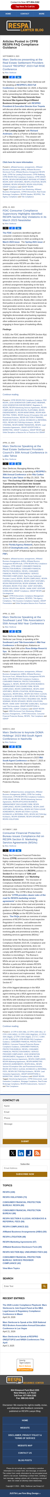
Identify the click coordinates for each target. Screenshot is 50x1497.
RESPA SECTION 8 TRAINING (31, 417)
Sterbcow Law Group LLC (34, 1486)
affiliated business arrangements (23, 167)
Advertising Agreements (18, 1079)
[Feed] (37, 1153)
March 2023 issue (11, 242)
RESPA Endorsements (29, 1084)
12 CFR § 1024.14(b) (18, 1032)
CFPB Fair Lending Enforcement (20, 174)
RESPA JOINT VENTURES (13, 182)
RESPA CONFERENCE (23, 689)
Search (44, 1286)
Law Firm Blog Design (24, 1493)
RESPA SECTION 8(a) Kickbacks (20, 422)
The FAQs (14, 916)
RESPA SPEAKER (18, 184)
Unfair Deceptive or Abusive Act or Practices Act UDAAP (24, 432)
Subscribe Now (25, 1174)
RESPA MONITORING (26, 413)
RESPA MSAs (18, 694)
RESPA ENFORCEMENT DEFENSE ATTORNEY (27, 179)
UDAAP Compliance (10, 187)
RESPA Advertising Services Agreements (24, 408)
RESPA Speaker (27, 194)
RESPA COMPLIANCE (32, 578)
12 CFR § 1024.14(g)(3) (22, 1037)
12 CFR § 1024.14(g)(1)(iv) (28, 1034)
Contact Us (25, 1453)
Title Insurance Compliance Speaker (25, 601)
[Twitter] (13, 1153)
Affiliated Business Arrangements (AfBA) (25, 1232)
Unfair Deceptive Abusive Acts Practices (31, 603)
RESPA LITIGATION (31, 182)
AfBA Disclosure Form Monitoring (21, 189)
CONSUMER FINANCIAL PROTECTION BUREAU (21, 681)
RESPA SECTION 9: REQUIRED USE (26, 699)
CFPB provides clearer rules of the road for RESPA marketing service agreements (24, 898)
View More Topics (11, 1268)
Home (8, 14)
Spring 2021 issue (34, 242)
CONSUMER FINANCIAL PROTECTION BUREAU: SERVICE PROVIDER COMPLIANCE (21, 573)
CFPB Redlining (38, 174)
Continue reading (10, 394)
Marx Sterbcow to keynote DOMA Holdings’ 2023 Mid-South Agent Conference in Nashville (23, 735)
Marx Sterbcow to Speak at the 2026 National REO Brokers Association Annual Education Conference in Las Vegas (24, 1325)
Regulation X (37, 405)
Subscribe (25, 1164)
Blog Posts (25, 1460)
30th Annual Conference (14, 474)
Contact (25, 14)
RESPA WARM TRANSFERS (23, 425)
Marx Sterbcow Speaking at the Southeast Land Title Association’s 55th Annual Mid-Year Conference (24, 620)
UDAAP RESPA (27, 187)
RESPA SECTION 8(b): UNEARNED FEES (25, 1252)
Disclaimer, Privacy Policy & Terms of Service (25, 1436)
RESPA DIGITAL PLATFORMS (26, 410)
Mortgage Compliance (29, 1081)
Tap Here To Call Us (25, 6)
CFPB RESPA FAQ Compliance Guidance (18, 177)
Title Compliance (27, 197)
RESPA (5, 179)
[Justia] (29, 1153)
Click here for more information (18, 162)
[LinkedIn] (21, 1153)
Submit (25, 1141)
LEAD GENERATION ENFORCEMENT (17, 405)
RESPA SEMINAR (29, 583)
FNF (5, 554)
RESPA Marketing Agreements (14, 1062)
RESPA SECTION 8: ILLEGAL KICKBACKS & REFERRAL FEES (24, 1220)
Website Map (25, 1446)
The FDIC (7, 233)
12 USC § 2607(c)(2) (10, 1039)
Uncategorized (8, 593)
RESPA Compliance (16, 598)
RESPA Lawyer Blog (25, 26)
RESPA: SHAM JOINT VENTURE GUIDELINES (21, 704)
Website (25, 1428)
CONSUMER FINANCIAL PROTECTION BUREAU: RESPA (22, 1203)
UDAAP (5, 719)
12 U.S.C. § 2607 (38, 1037)
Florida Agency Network (20, 545)
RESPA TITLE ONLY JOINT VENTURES (27, 586)
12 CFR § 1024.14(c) (35, 1032)
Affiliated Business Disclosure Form (22, 1247)
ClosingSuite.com (19, 548)
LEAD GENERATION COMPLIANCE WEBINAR (27, 403)
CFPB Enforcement (28, 192)
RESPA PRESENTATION (12, 583)
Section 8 (41, 1084)
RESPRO (37, 194)
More (41, 14)
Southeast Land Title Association (19, 642)
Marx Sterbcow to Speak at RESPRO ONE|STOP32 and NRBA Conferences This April (23, 1339)
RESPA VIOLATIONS (35, 184)
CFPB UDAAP (40, 177)
